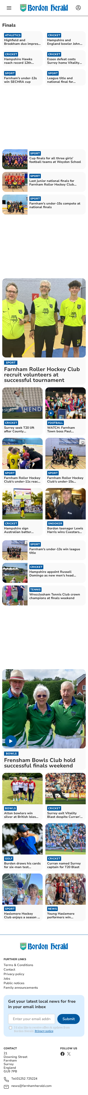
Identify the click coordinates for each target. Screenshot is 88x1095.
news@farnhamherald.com (31, 1086)
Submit (69, 1018)
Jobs (7, 978)
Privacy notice (44, 1031)
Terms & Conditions (18, 965)
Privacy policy (14, 974)
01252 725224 (26, 1079)
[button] (9, 7)
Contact (9, 969)
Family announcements (21, 988)
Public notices (14, 983)
